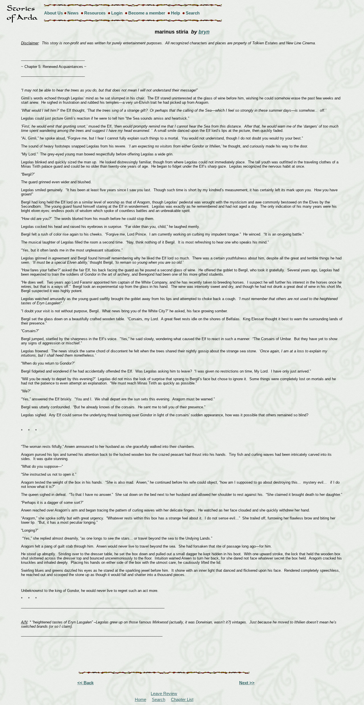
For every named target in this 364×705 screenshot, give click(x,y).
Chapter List (182, 699)
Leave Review (164, 693)
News (72, 13)
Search (193, 13)
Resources (95, 13)
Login (117, 13)
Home (140, 699)
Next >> (247, 682)
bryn (204, 32)
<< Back (85, 682)
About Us (53, 13)
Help (175, 13)
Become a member (146, 13)
